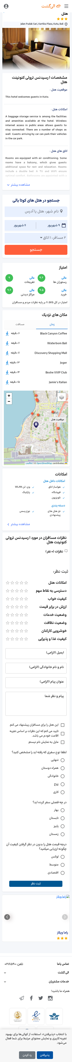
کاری (56, 792)
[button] (36, 395)
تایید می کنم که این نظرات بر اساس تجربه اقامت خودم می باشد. (34, 733)
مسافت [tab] (20, 324)
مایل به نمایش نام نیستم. (43, 742)
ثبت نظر (36, 883)
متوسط (54, 865)
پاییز (56, 826)
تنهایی (55, 760)
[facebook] (31, 998)
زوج (56, 784)
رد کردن (27, 1055)
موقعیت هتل (57, 419)
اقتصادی (53, 873)
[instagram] (50, 998)
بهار (56, 810)
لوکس (55, 857)
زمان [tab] (52, 324)
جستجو (36, 250)
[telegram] (21, 998)
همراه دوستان (50, 768)
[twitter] (41, 998)
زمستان (54, 834)
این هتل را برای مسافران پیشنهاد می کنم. (34, 725)
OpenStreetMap (44, 463)
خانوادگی (53, 776)
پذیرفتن (45, 1055)
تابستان (54, 818)
